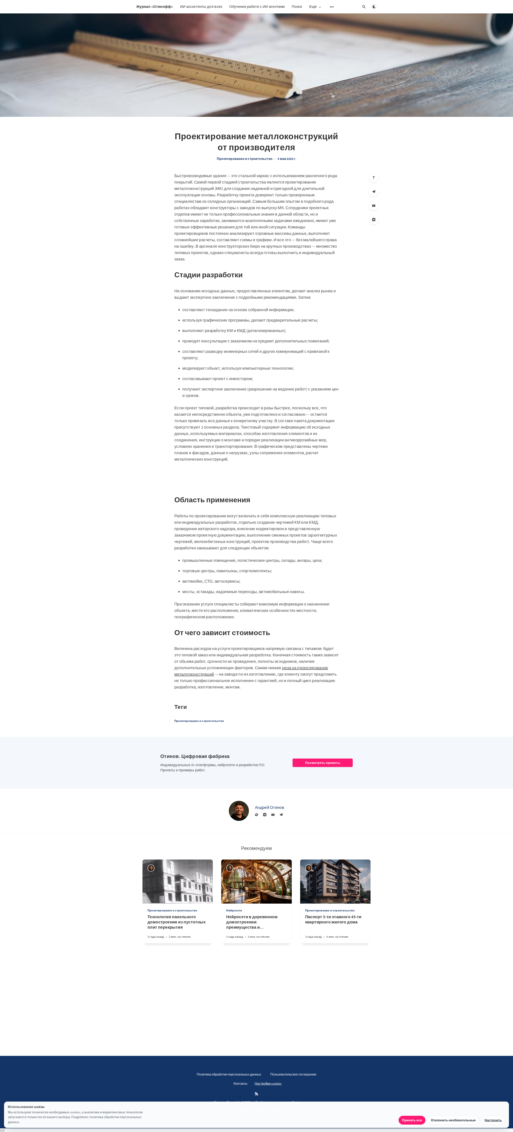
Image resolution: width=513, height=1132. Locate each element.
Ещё (313, 7)
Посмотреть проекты (322, 763)
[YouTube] (374, 206)
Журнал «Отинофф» (154, 6)
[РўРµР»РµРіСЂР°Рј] (374, 192)
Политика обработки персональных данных (229, 1074)
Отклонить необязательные (453, 1120)
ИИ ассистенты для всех (201, 6)
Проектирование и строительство (245, 158)
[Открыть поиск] (364, 7)
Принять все (412, 1120)
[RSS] (256, 1094)
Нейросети (234, 910)
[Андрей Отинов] (239, 811)
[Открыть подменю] (332, 7)
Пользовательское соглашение (293, 1074)
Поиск (297, 6)
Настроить (493, 1120)
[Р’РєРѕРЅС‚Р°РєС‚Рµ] (374, 220)
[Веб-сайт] (256, 815)
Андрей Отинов (269, 807)
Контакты (240, 1084)
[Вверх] (374, 178)
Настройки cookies (268, 1083)
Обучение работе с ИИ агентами (257, 6)
